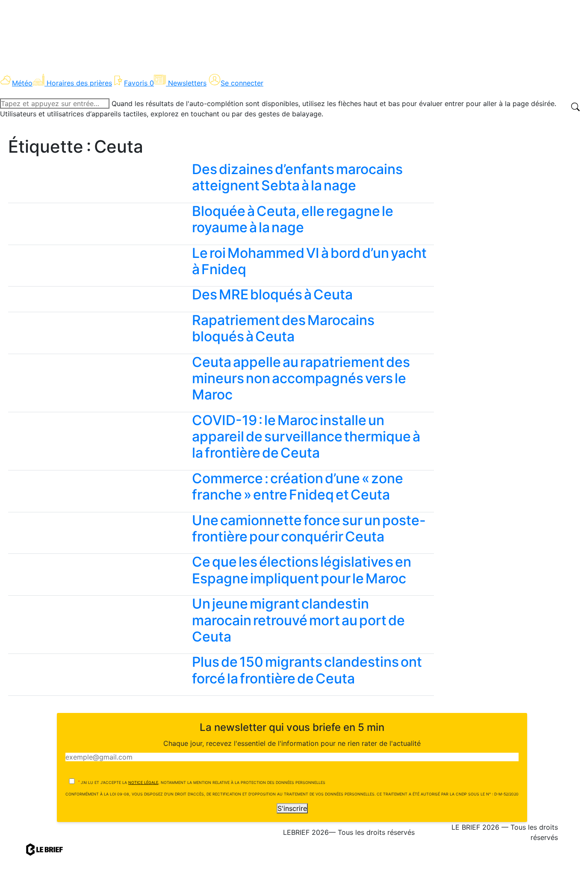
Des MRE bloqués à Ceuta (272, 294)
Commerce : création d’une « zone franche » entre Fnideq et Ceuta (297, 486)
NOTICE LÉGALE (143, 782)
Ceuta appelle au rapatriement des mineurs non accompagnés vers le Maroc (301, 378)
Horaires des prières (79, 83)
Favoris (139, 83)
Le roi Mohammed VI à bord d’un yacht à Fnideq (309, 261)
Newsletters (187, 83)
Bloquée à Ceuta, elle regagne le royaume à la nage (292, 219)
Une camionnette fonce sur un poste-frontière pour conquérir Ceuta (309, 528)
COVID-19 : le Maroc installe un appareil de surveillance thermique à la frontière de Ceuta (306, 436)
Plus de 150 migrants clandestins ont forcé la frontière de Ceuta (307, 669)
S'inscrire (292, 808)
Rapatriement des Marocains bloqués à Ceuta (283, 328)
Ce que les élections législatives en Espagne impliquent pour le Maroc (301, 569)
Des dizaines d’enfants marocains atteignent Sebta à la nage (297, 177)
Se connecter (242, 83)
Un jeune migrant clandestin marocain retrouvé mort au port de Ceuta (298, 620)
